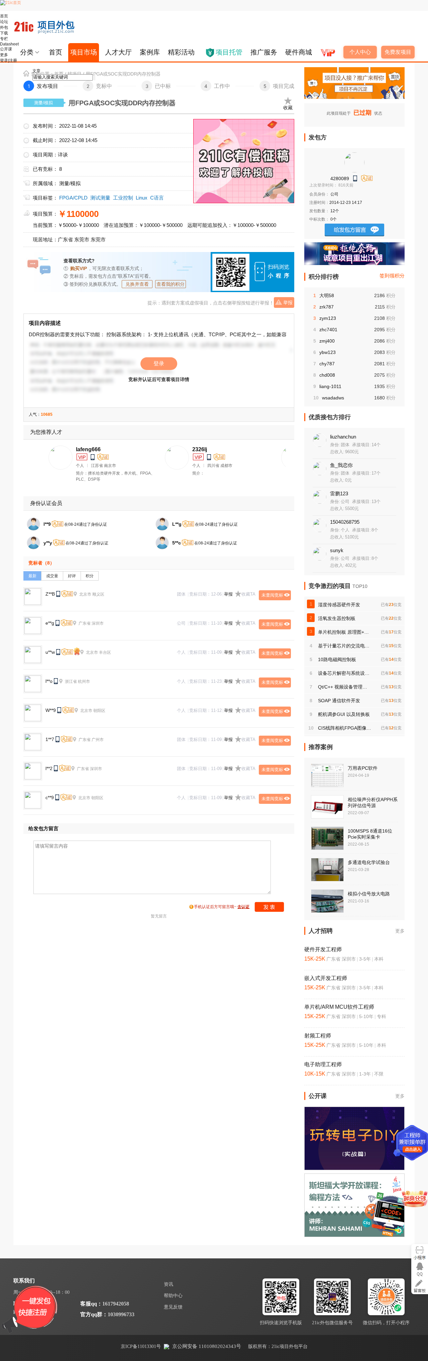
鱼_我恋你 (341, 465)
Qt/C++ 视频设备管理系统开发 (344, 687)
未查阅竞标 (272, 595)
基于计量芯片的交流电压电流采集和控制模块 (344, 645)
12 (332, 211)
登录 (158, 363)
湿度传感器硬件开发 (339, 604)
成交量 (52, 576)
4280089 (339, 178)
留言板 (419, 1285)
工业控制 (123, 198)
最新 (32, 576)
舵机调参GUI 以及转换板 (344, 714)
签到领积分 (392, 275)
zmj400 (327, 341)
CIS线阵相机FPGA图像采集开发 (344, 728)
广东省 (65, 239)
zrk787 (326, 307)
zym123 (327, 318)
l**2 (48, 768)
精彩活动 (181, 52)
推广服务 (263, 52)
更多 (400, 931)
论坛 (4, 21)
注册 (13, 60)
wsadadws (333, 397)
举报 (288, 302)
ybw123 (327, 352)
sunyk (336, 550)
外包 (4, 27)
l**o (48, 681)
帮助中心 (173, 1295)
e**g (49, 623)
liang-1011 (330, 386)
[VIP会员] (327, 50)
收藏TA (248, 594)
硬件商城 (298, 52)
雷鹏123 (339, 493)
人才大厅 (118, 52)
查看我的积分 (170, 284)
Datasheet (9, 44)
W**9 (50, 710)
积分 (90, 576)
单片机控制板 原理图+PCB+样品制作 (344, 632)
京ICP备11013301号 (141, 1346)
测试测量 (100, 198)
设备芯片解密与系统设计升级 (344, 673)
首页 (4, 16)
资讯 (168, 1284)
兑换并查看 (137, 284)
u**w (50, 652)
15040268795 (344, 522)
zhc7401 (328, 329)
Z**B (50, 594)
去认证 (243, 906)
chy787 (327, 363)
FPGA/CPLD (73, 198)
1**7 (49, 739)
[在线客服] (419, 1269)
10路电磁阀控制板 (337, 659)
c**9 (49, 797)
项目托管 (229, 52)
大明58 (326, 295)
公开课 (6, 49)
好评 (72, 576)
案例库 (150, 52)
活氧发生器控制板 (336, 618)
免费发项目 (398, 52)
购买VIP (78, 268)
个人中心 (360, 52)
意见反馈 (173, 1307)
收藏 (288, 107)
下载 (4, 33)
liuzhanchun (343, 437)
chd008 (327, 375)
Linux (141, 198)
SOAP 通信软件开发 (339, 700)
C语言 (157, 198)
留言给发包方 (354, 230)
